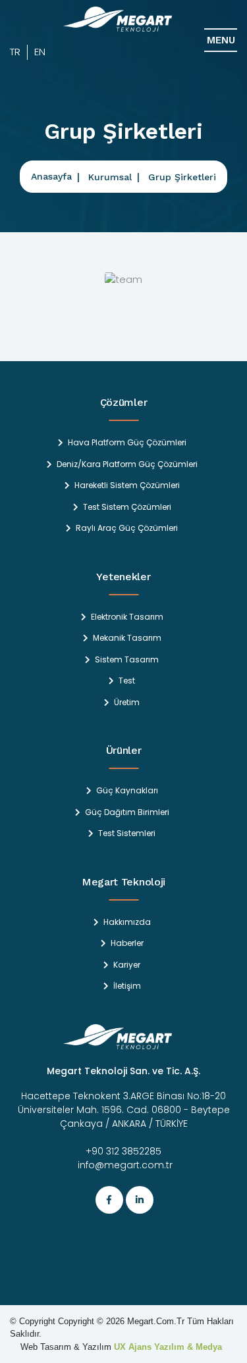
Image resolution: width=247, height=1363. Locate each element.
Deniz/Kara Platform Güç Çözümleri (127, 464)
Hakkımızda (127, 922)
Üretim (127, 702)
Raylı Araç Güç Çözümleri (127, 528)
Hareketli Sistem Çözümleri (127, 485)
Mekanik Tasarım (127, 638)
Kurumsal (110, 177)
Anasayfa (51, 176)
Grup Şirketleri (182, 177)
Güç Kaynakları (127, 790)
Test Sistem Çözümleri (127, 507)
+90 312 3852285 (123, 1151)
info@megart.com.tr (124, 1165)
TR (15, 52)
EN (39, 52)
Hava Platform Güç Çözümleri (127, 442)
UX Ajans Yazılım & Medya (168, 1347)
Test (127, 681)
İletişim (127, 986)
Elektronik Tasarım (127, 617)
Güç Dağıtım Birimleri (127, 812)
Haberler (127, 943)
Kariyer (126, 965)
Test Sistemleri (126, 833)
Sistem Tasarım (127, 660)
